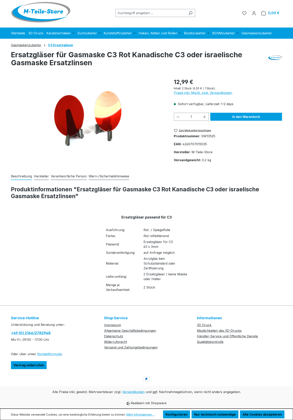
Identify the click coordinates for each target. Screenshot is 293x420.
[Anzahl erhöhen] (205, 117)
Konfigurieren (176, 414)
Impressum (112, 325)
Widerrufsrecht (115, 342)
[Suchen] (190, 13)
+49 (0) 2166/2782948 (31, 333)
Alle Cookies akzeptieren (262, 414)
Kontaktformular (49, 354)
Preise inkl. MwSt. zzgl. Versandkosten (203, 93)
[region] (88, 121)
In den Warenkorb (246, 117)
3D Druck (204, 325)
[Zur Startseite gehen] (41, 12)
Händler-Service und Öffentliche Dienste (227, 336)
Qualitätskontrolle (210, 342)
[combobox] (150, 13)
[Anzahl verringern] (178, 117)
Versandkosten (133, 392)
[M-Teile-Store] (275, 60)
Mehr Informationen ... (140, 414)
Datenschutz (113, 336)
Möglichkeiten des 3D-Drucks (219, 331)
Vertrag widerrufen (29, 365)
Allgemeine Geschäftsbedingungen (130, 331)
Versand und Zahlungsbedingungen (131, 347)
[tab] (21, 176)
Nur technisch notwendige (215, 414)
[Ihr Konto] (254, 13)
